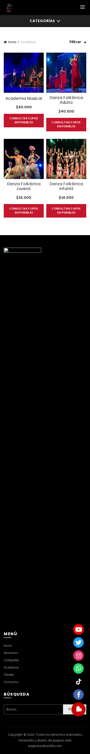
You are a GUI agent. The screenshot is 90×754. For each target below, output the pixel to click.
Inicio (8, 646)
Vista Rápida (39, 57)
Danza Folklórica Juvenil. (24, 186)
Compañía (11, 660)
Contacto (11, 682)
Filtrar (75, 42)
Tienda (9, 675)
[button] (79, 709)
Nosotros (11, 653)
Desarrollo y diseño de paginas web (45, 740)
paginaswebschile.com (45, 746)
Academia (11, 668)
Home (12, 42)
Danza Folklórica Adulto (66, 100)
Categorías (42, 21)
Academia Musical (24, 98)
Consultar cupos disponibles (23, 120)
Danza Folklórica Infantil (66, 186)
